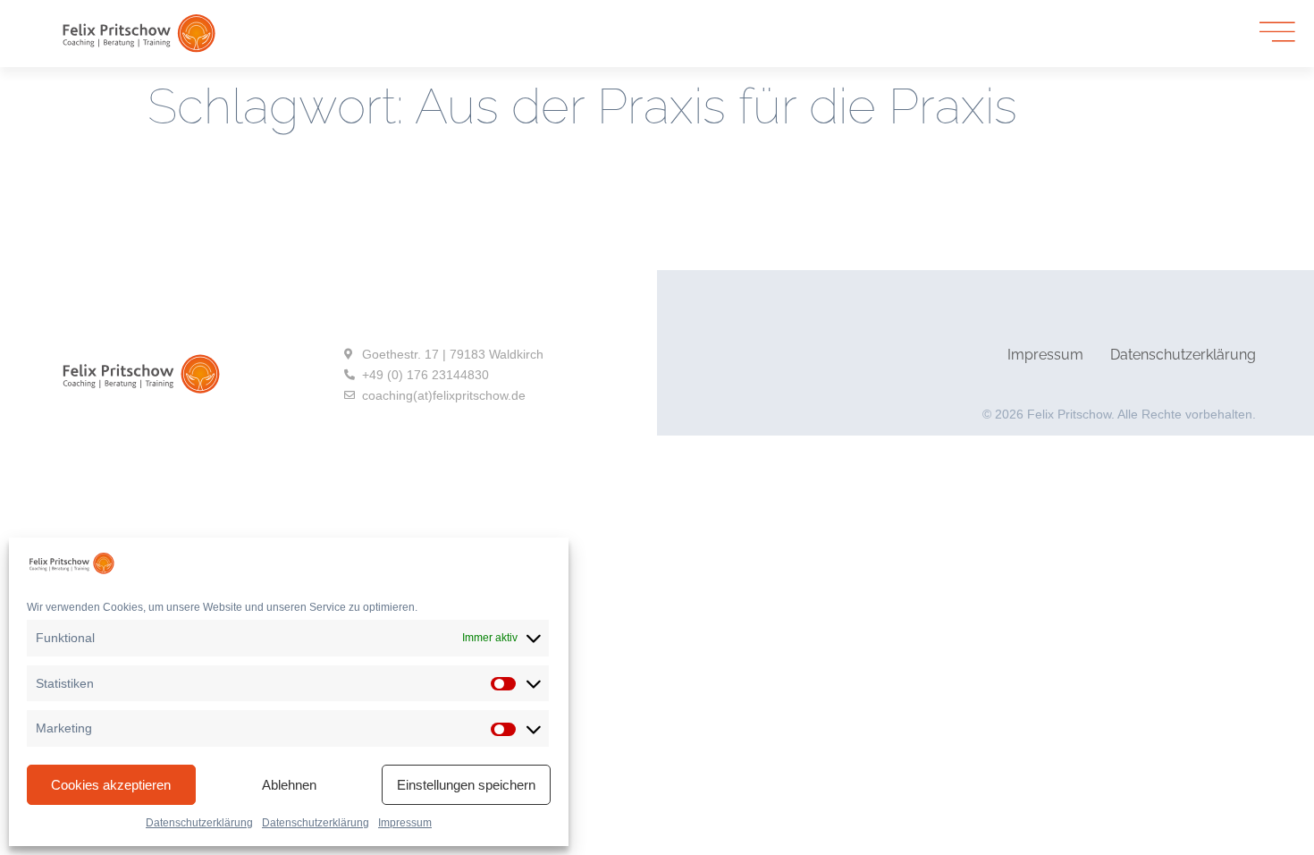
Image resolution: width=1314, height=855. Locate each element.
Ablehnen (289, 784)
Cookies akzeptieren (111, 784)
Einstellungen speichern (466, 784)
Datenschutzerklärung (199, 823)
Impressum (405, 823)
